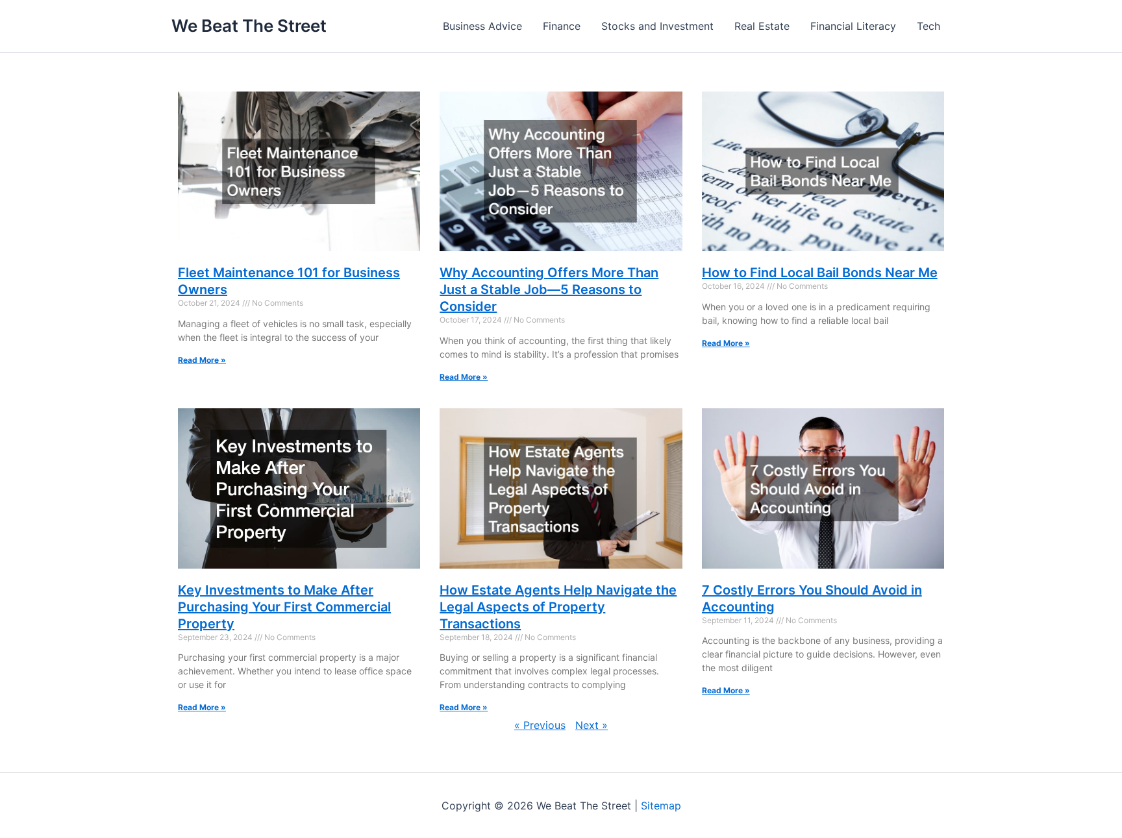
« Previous (540, 725)
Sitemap (661, 805)
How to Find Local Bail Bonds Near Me (820, 272)
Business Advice (482, 25)
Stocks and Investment (657, 25)
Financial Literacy (853, 25)
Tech (928, 25)
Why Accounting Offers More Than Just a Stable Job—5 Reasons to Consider (549, 289)
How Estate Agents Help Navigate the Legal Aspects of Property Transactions (558, 607)
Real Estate (762, 25)
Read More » (202, 360)
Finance (561, 25)
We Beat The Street (249, 26)
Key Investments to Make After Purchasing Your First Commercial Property (284, 607)
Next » (591, 725)
